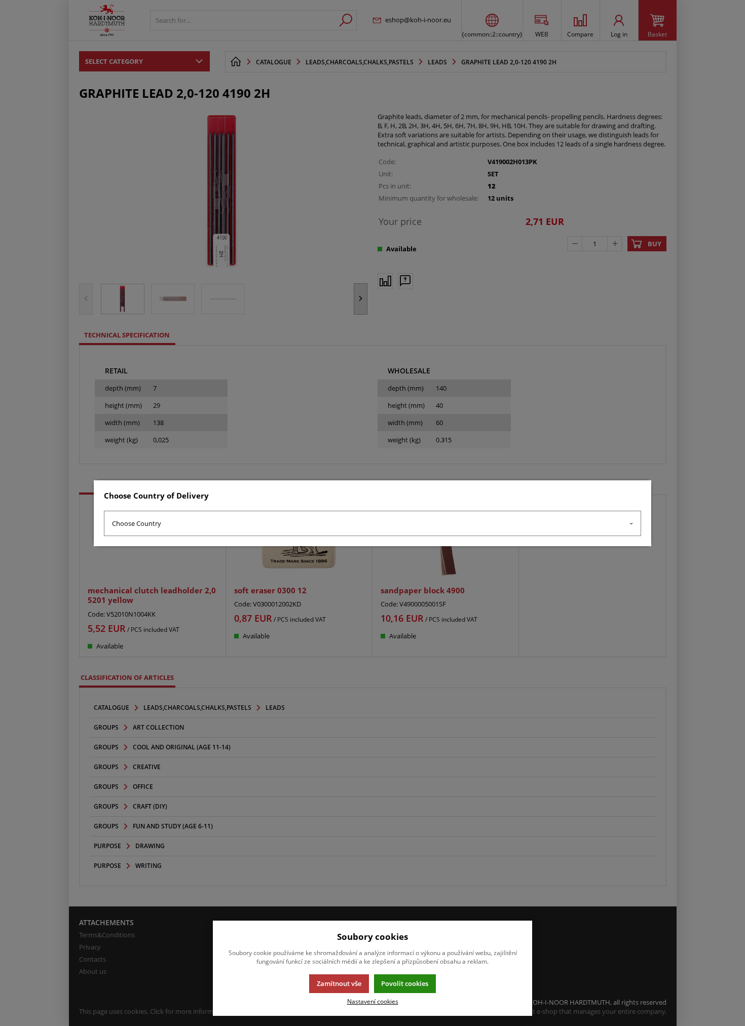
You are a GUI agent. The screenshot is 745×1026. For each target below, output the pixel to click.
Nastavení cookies (372, 1001)
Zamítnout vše (339, 983)
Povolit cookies (404, 983)
